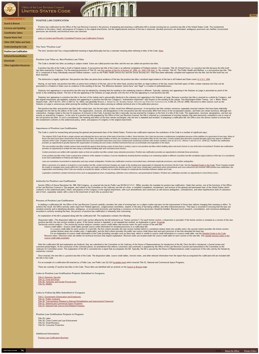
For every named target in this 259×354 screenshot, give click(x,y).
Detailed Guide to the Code (203, 165)
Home (253, 15)
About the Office (232, 351)
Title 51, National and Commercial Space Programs (60, 303)
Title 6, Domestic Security (49, 277)
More (161, 51)
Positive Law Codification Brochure (53, 338)
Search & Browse (134, 267)
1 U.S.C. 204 (203, 79)
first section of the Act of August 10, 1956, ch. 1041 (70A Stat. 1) (129, 70)
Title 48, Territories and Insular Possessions (57, 282)
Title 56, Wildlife (45, 284)
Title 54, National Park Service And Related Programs (61, 306)
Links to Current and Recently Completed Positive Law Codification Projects (71, 38)
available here (119, 262)
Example (161, 222)
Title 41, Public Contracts (49, 299)
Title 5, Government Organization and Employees (59, 297)
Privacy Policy (250, 351)
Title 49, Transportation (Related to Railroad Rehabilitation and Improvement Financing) (75, 301)
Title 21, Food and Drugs (49, 279)
